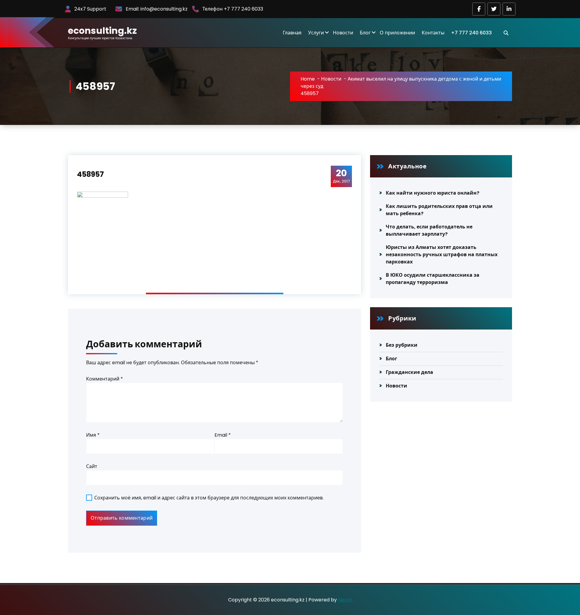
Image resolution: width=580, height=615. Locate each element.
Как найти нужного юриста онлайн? (432, 193)
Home (308, 78)
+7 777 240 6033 (471, 32)
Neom (345, 599)
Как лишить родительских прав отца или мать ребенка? (439, 210)
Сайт (91, 466)
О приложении (397, 32)
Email (222, 435)
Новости (343, 32)
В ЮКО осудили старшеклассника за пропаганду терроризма (432, 279)
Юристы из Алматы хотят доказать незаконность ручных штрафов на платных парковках (442, 254)
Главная (292, 32)
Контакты (433, 32)
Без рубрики (401, 345)
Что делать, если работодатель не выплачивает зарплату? (429, 230)
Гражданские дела (409, 372)
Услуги (316, 32)
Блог (365, 32)
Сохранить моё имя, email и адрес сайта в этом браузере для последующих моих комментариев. (209, 497)
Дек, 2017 (341, 176)
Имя (93, 435)
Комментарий (104, 378)
